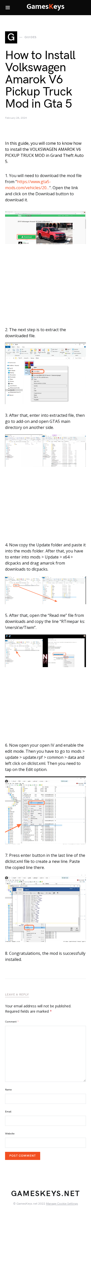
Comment (12, 1021)
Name (8, 1089)
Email (8, 1111)
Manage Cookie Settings (62, 1204)
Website (9, 1133)
